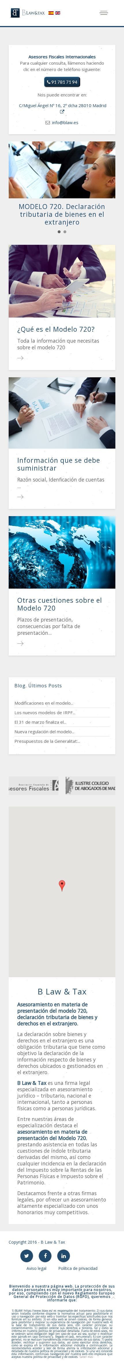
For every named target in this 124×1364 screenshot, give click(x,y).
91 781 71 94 (63, 82)
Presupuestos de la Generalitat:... (47, 741)
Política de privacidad (77, 1268)
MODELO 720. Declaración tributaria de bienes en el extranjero (59, 231)
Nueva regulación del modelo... (44, 731)
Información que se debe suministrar (58, 464)
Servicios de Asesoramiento (64, 231)
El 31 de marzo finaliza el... (40, 722)
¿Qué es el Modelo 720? (56, 329)
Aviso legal (36, 1268)
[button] (62, 886)
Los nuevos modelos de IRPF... (44, 712)
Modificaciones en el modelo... (43, 703)
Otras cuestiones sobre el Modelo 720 (59, 604)
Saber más (86, 1357)
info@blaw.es (65, 122)
